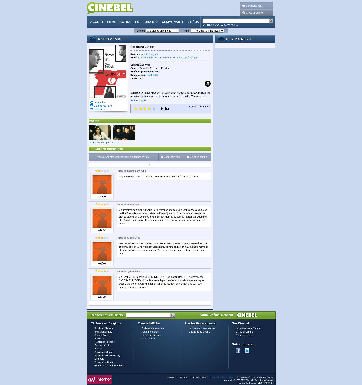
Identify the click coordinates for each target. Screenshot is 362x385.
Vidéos (193, 22)
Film (187, 31)
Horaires (150, 22)
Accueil (97, 22)
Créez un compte (255, 12)
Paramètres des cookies (221, 377)
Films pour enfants (151, 335)
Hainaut (98, 348)
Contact (171, 377)
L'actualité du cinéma (199, 331)
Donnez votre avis (103, 105)
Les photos (99, 102)
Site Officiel (99, 109)
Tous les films (148, 338)
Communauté (173, 22)
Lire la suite (140, 100)
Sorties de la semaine (153, 328)
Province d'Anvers (103, 328)
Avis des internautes (106, 149)
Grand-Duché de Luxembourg (109, 365)
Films (111, 22)
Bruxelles (99, 338)
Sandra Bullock (148, 57)
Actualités (129, 22)
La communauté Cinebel (248, 328)
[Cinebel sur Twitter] (249, 349)
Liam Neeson (164, 57)
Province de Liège (103, 352)
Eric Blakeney (151, 54)
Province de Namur (104, 362)
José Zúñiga (190, 57)
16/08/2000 (152, 75)
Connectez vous (254, 6)
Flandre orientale (103, 345)
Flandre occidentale (104, 342)
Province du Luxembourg (107, 355)
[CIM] (99, 376)
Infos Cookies (199, 377)
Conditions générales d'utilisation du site (255, 377)
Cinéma (141, 31)
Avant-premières (150, 331)
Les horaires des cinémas (202, 328)
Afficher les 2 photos (101, 142)
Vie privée (184, 377)
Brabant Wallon (102, 335)
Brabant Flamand (103, 331)
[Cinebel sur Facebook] (238, 349)
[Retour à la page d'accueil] (110, 8)
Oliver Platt (177, 57)
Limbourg (99, 359)
